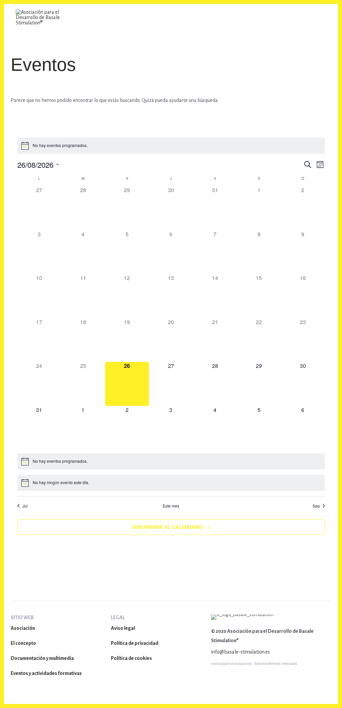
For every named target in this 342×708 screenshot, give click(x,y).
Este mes (171, 506)
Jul (25, 506)
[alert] (60, 145)
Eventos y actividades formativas (46, 673)
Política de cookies (131, 658)
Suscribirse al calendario (167, 527)
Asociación (23, 628)
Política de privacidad (134, 643)
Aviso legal (123, 628)
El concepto (23, 643)
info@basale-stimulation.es (240, 652)
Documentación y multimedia (42, 658)
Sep (316, 506)
